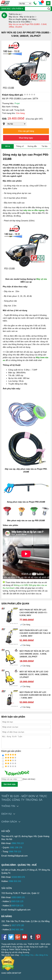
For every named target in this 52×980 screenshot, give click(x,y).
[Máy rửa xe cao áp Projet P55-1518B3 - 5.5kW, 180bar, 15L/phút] (26, 65)
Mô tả (7, 146)
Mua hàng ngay (26, 138)
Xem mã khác (29, 779)
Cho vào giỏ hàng (26, 131)
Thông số (20, 146)
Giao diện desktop (11, 973)
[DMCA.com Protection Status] (7, 970)
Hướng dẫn (32, 146)
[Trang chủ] (4, 15)
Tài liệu (44, 146)
